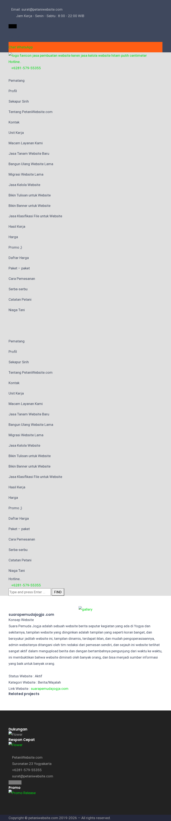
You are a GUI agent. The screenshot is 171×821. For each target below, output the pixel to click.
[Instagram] (12, 26)
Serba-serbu (18, 289)
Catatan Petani (20, 299)
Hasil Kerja (17, 226)
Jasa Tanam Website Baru (29, 153)
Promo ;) (15, 247)
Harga (13, 237)
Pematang (17, 80)
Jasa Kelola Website (24, 185)
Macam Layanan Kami (26, 143)
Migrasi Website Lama (26, 174)
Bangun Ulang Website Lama (31, 164)
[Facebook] (10, 26)
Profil (13, 91)
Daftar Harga (19, 258)
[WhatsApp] (15, 26)
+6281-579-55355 (26, 68)
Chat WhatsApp (21, 47)
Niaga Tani (17, 310)
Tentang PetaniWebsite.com (31, 112)
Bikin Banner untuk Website (29, 206)
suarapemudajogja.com (49, 688)
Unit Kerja (16, 133)
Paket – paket (19, 268)
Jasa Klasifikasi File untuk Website (35, 216)
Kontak (14, 122)
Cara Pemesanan (22, 279)
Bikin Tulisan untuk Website (30, 195)
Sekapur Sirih (19, 101)
